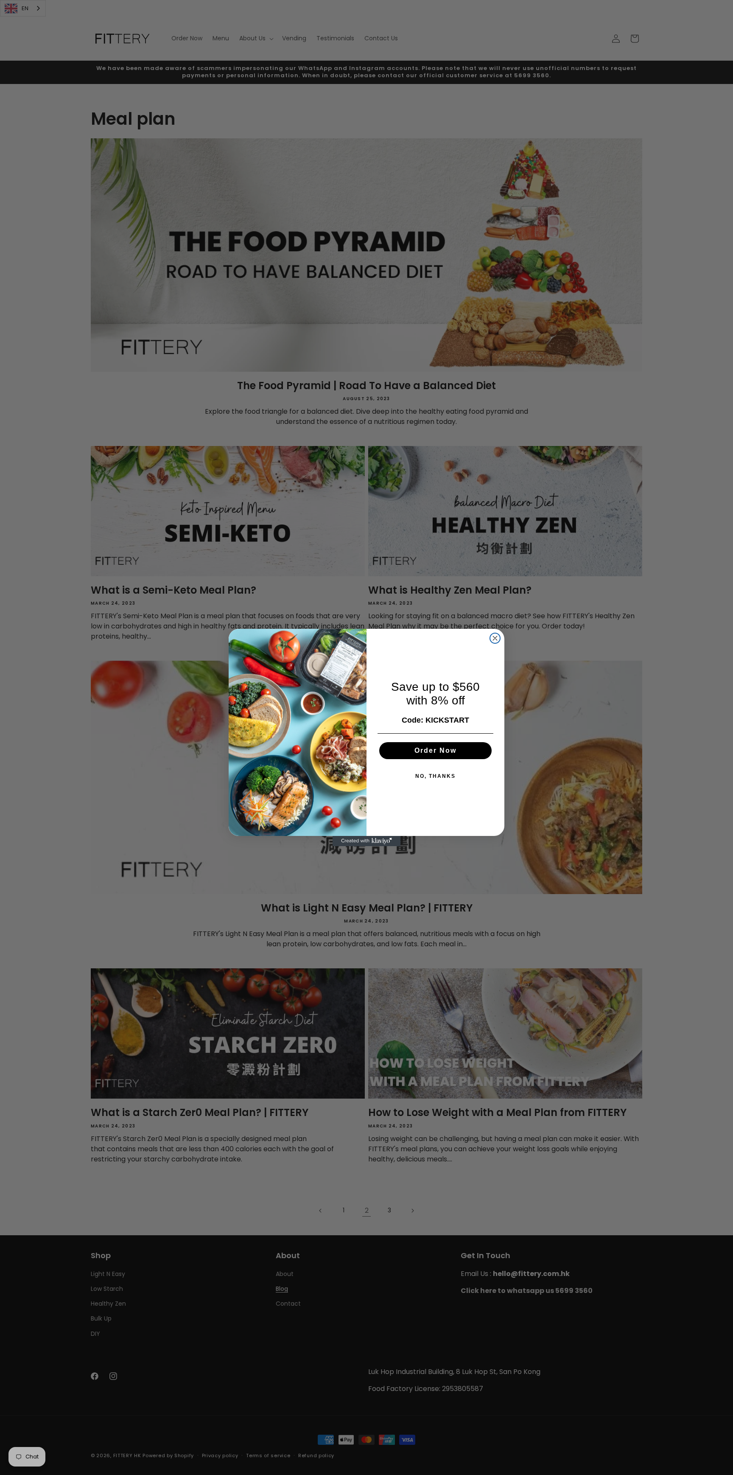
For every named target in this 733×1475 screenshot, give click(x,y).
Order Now (435, 750)
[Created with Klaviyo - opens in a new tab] (366, 841)
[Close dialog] (495, 638)
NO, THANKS (435, 776)
